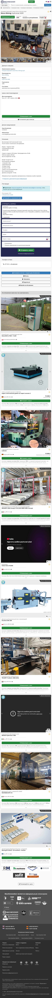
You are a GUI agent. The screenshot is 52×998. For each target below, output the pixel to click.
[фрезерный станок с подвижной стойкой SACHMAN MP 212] (26, 771)
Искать (48, 5)
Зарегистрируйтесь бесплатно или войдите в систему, (27, 187)
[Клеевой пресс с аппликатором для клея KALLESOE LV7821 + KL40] (26, 314)
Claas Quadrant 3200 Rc (26, 938)
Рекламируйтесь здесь (26, 884)
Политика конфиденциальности (26, 253)
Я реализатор (8, 243)
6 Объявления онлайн (7, 195)
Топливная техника (39, 938)
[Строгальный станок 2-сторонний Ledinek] (26, 429)
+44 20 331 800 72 (9, 926)
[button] (50, 1)
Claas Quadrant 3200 (41, 935)
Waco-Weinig (5, 75)
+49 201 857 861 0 (33, 926)
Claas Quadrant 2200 (11, 935)
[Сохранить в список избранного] (48, 12)
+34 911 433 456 (33, 928)
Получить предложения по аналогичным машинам (17, 245)
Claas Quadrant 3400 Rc (23, 935)
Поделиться (26, 282)
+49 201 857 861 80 (10, 928)
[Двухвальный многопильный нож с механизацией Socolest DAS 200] (26, 598)
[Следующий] (50, 41)
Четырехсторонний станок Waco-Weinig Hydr (13, 70)
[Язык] (48, 1)
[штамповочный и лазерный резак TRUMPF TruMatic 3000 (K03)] (26, 656)
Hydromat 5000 (6, 79)
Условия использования (44, 994)
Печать (26, 276)
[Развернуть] (26, 350)
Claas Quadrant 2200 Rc (13, 938)
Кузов (32, 935)
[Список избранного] (46, 1)
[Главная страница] (1, 7)
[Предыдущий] (2, 41)
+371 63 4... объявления (10, 264)
